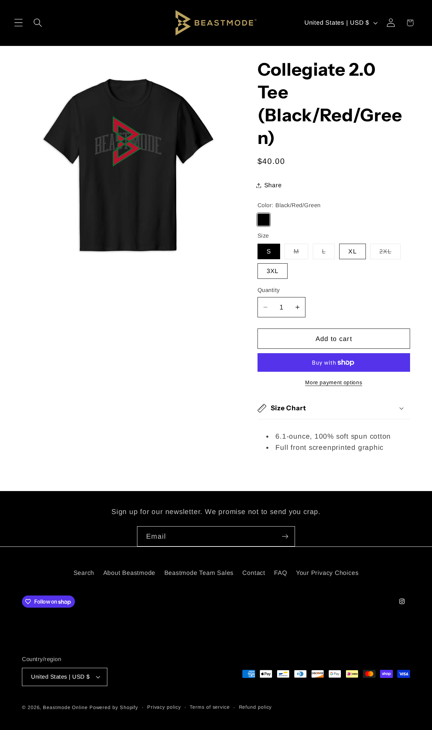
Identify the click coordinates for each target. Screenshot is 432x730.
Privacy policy (164, 706)
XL (352, 251)
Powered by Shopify (113, 707)
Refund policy (255, 706)
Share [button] (273, 185)
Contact (253, 572)
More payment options (333, 382)
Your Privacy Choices (327, 572)
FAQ (280, 572)
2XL (390, 253)
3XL (273, 271)
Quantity (269, 290)
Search (84, 572)
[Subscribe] (285, 536)
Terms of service (210, 706)
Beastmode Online (65, 707)
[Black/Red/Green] (264, 220)
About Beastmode (129, 572)
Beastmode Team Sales (199, 572)
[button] (18, 22)
